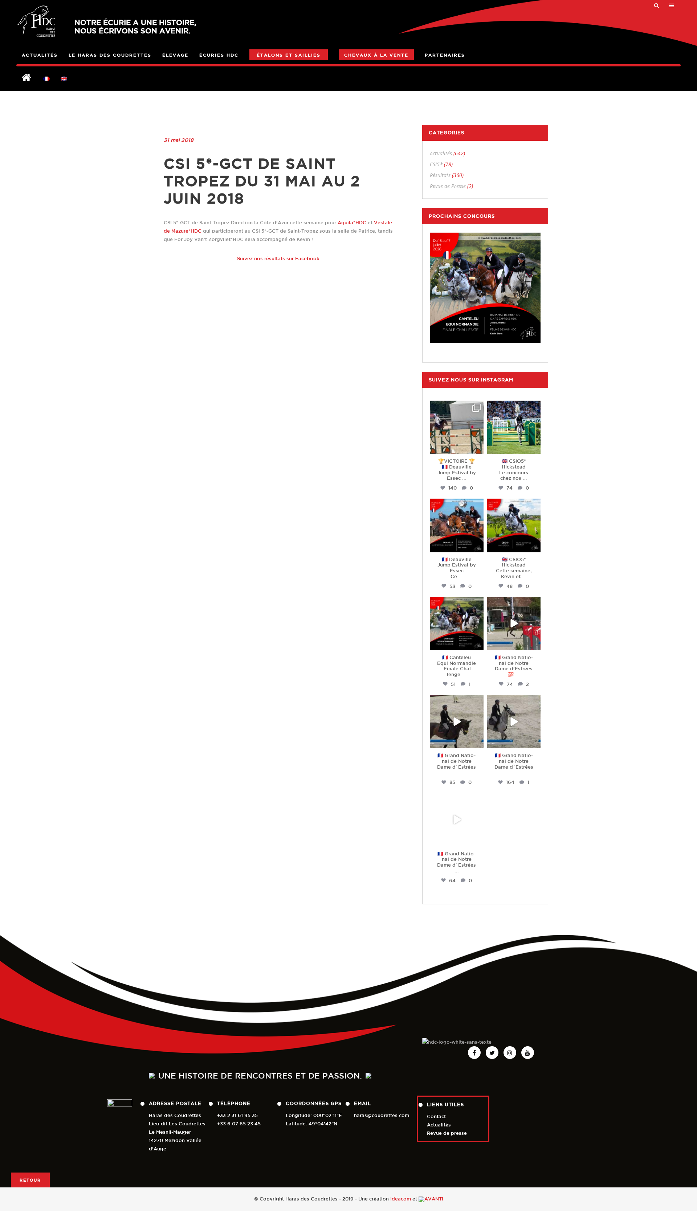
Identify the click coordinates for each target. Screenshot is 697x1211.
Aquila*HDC (352, 222)
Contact (436, 1116)
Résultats (440, 175)
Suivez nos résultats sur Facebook (278, 258)
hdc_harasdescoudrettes (458, 409)
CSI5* (436, 164)
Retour (30, 1180)
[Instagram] (477, 447)
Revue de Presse (448, 186)
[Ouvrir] (456, 427)
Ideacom (400, 1199)
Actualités (441, 153)
